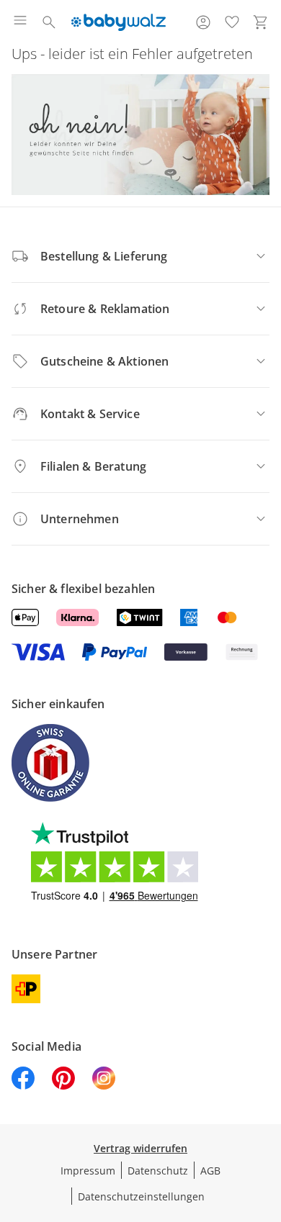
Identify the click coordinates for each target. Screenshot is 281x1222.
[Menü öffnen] (20, 22)
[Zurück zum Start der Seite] (266, 1121)
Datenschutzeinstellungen (141, 1196)
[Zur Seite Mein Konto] (203, 22)
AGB (210, 1170)
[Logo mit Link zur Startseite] (118, 22)
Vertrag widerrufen (140, 1148)
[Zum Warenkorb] (260, 22)
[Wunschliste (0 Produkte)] (232, 22)
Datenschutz (158, 1170)
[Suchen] (49, 22)
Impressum (88, 1170)
